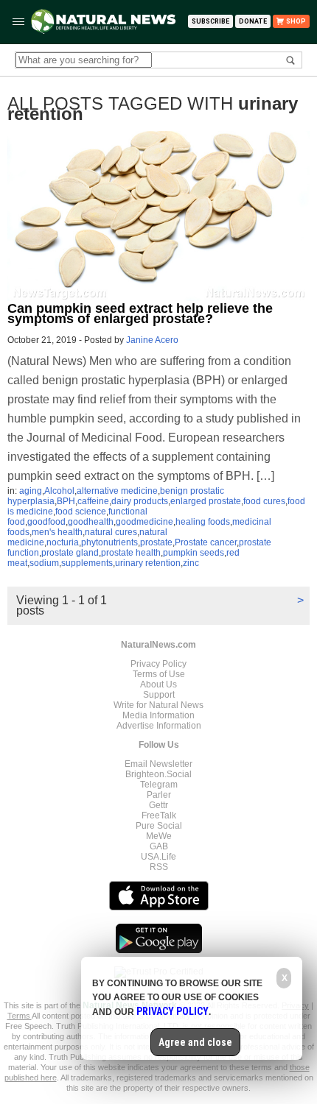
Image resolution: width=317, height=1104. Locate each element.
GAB (159, 846)
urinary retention (148, 563)
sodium (44, 563)
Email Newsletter (158, 764)
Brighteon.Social (158, 774)
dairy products (139, 501)
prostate (156, 542)
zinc (191, 563)
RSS (159, 867)
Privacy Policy (158, 664)
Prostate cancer (206, 542)
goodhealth (91, 522)
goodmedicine (144, 522)
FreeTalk (159, 815)
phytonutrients (109, 542)
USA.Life (158, 857)
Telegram (159, 784)
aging (30, 491)
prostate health (131, 553)
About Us (158, 684)
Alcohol (59, 491)
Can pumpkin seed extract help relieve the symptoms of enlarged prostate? (140, 313)
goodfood (46, 522)
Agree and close (195, 1042)
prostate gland (70, 553)
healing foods (202, 522)
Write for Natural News (158, 705)
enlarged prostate (205, 501)
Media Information (158, 715)
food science (80, 511)
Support (159, 695)
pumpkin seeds (193, 553)
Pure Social (159, 826)
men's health (57, 532)
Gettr (158, 805)
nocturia (62, 542)
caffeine (93, 501)
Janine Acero (152, 340)
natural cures (111, 532)
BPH (66, 501)
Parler (159, 795)
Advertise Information (158, 726)
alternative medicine (117, 491)
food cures (264, 501)
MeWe (159, 836)
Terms (19, 1015)
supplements (87, 563)
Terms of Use (159, 674)
